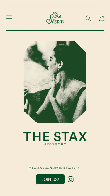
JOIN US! (50, 179)
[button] (8, 18)
